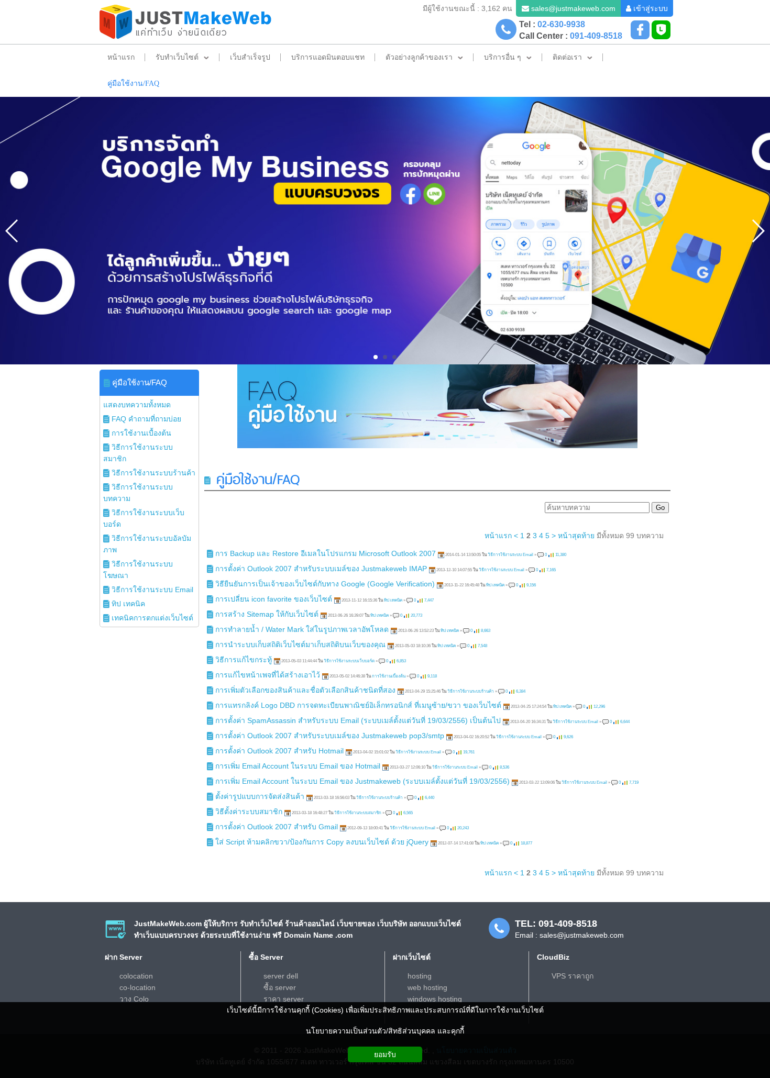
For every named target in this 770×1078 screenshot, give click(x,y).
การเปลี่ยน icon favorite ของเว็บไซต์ (273, 599)
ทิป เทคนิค (495, 585)
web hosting (427, 987)
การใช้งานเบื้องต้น (388, 676)
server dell (280, 976)
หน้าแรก (498, 535)
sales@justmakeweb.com (573, 8)
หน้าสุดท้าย (576, 535)
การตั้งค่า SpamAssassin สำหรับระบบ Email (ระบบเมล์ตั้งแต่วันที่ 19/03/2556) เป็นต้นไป (358, 720)
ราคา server (283, 999)
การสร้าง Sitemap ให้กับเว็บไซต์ (266, 614)
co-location (137, 987)
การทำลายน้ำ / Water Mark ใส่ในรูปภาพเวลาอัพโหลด (302, 629)
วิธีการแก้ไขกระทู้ (243, 659)
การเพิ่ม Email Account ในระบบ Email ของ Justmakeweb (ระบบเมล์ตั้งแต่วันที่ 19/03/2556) (362, 781)
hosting (420, 976)
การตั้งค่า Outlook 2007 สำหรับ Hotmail (279, 751)
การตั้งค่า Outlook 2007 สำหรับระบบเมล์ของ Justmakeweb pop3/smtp (329, 735)
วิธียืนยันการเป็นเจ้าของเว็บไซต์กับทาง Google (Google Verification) (325, 584)
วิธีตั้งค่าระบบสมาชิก (248, 811)
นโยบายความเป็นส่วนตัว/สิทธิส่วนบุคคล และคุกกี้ (385, 1031)
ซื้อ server (279, 987)
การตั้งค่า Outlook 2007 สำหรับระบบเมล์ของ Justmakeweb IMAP (321, 568)
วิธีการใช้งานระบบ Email (510, 554)
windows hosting (435, 999)
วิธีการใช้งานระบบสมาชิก (357, 812)
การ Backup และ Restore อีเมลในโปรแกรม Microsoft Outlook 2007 (325, 553)
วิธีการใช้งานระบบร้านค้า (470, 691)
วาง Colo (134, 999)
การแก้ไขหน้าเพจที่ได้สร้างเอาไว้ (267, 675)
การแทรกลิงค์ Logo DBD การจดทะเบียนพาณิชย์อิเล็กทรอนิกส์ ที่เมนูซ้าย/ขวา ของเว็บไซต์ (358, 705)
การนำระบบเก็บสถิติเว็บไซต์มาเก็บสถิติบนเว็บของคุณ (301, 644)
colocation (136, 976)
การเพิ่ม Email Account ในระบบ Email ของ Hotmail (297, 766)
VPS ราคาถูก (572, 976)
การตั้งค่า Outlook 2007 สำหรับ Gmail (276, 827)
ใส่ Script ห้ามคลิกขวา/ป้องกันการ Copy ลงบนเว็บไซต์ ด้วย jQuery (321, 842)
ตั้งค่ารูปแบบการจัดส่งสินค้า (259, 796)
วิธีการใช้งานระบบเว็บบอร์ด (349, 661)
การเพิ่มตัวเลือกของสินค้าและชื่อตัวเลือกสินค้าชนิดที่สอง (305, 690)
